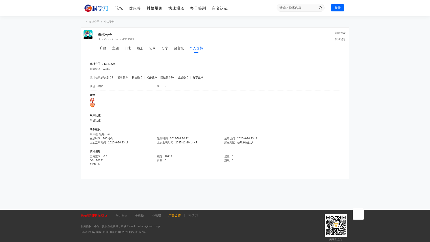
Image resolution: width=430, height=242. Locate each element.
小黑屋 (156, 215)
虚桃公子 (94, 21)
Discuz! (100, 232)
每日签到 (198, 8)
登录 (337, 8)
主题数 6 (183, 77)
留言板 (179, 48)
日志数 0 (137, 77)
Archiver (121, 215)
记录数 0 (122, 77)
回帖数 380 (167, 77)
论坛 (119, 8)
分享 (164, 48)
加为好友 (340, 33)
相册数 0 (151, 77)
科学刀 (82, 22)
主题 (115, 48)
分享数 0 (198, 77)
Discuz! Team (137, 232)
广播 (103, 48)
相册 (140, 48)
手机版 (139, 215)
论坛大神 (104, 134)
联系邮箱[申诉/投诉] (94, 215)
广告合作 (174, 215)
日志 (128, 48)
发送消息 (340, 39)
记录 (152, 48)
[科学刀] (96, 8)
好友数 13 (107, 77)
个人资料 (196, 48)
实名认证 (220, 8)
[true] (320, 8)
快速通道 (176, 8)
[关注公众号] (358, 214)
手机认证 (95, 120)
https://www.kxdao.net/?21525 (116, 39)
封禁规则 (155, 8)
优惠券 (135, 8)
